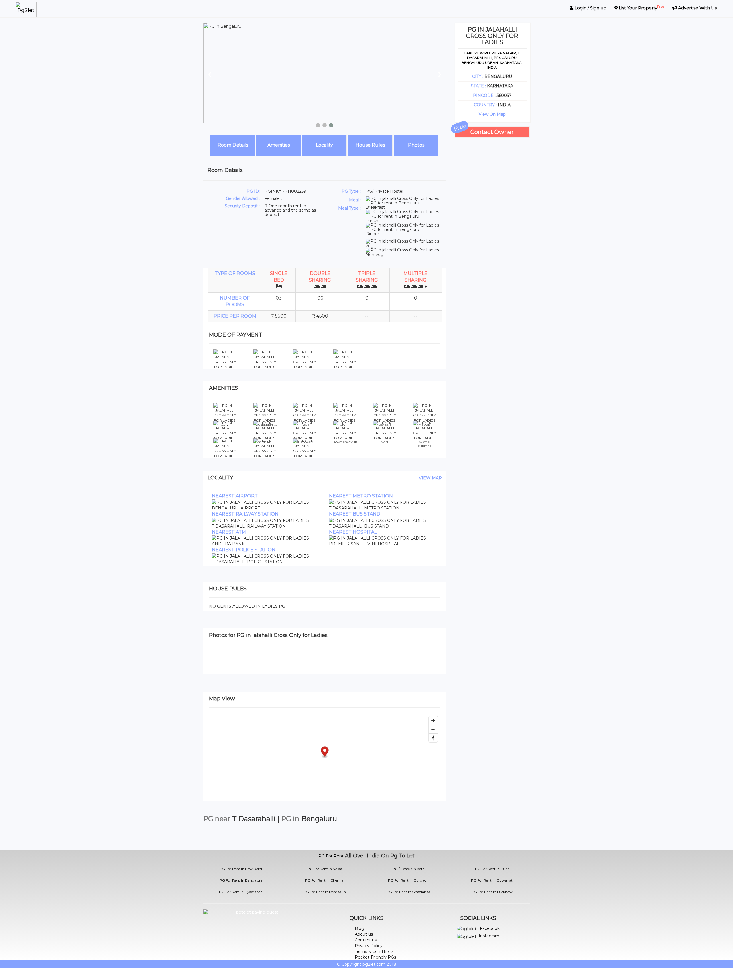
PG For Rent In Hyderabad (241, 892)
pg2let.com (373, 964)
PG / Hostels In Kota (408, 869)
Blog (359, 928)
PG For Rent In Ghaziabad (408, 892)
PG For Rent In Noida (324, 869)
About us (364, 934)
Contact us (366, 940)
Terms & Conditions (374, 951)
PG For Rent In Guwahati (492, 880)
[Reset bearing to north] (433, 737)
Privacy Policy (369, 945)
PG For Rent (331, 856)
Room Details (233, 145)
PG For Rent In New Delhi (241, 869)
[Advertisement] (492, 224)
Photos (416, 145)
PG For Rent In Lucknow (492, 892)
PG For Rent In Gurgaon (408, 880)
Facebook (490, 928)
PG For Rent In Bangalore (241, 880)
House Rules (370, 145)
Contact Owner (492, 132)
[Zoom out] (433, 729)
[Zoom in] (433, 720)
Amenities (278, 145)
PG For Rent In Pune (492, 869)
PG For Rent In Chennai (324, 880)
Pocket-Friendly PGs (375, 957)
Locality (324, 145)
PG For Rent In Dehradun (325, 892)
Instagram (489, 936)
